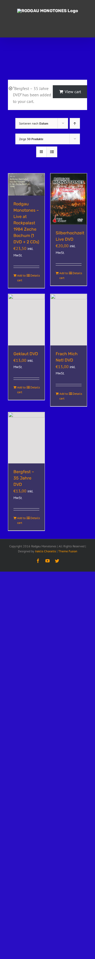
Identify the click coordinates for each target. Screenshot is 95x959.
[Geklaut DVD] (26, 319)
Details (34, 275)
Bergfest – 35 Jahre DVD (23, 478)
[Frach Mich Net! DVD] (68, 319)
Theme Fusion (67, 551)
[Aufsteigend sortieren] (75, 123)
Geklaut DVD (25, 353)
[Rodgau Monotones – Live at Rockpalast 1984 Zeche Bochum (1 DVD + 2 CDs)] (26, 184)
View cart (73, 91)
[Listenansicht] (52, 152)
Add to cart (21, 277)
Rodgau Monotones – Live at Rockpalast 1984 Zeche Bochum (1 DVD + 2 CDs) (26, 222)
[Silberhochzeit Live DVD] (68, 199)
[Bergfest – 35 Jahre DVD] (26, 437)
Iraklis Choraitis (45, 551)
